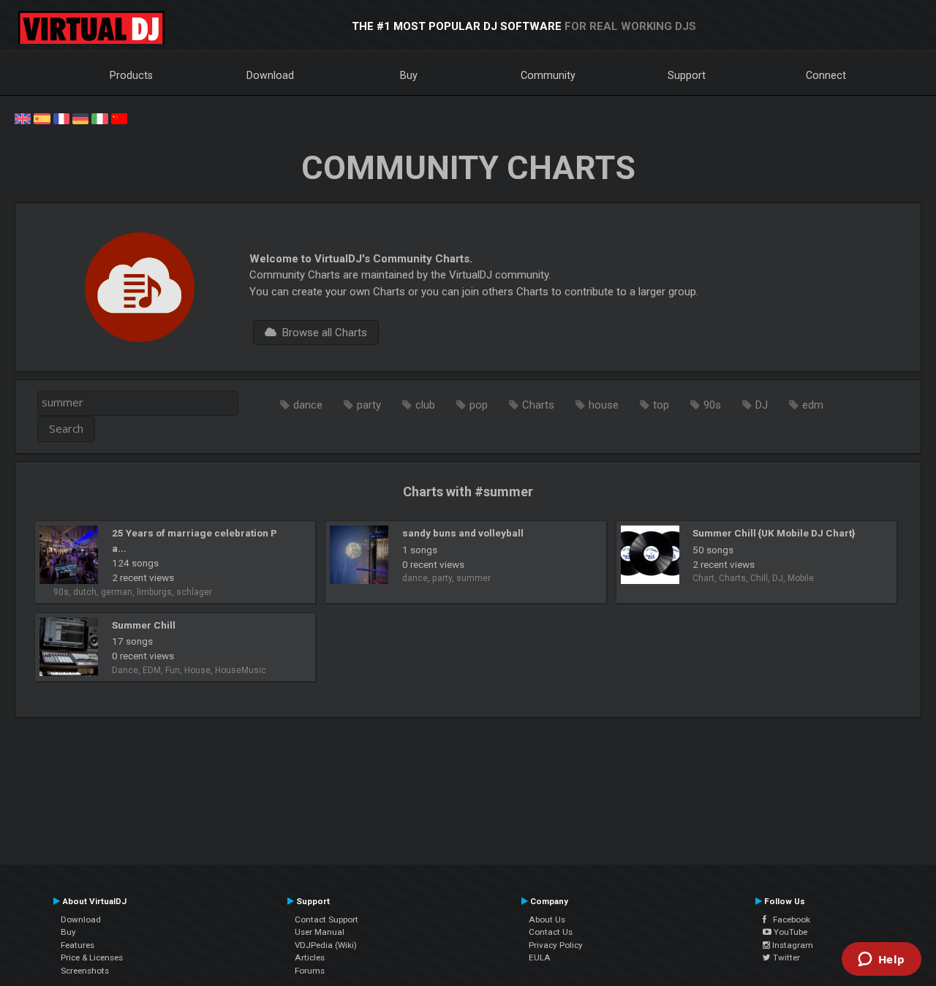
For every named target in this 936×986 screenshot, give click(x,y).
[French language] (61, 117)
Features (77, 945)
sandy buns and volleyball (463, 533)
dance (307, 405)
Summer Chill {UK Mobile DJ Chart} (773, 533)
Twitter (785, 957)
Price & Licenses (92, 957)
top (661, 405)
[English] (23, 117)
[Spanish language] (42, 117)
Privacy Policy (556, 945)
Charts (538, 405)
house (604, 405)
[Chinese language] (119, 117)
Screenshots (85, 971)
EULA (540, 957)
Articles (310, 957)
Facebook (788, 919)
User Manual (319, 932)
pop (478, 405)
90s (712, 405)
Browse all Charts (321, 332)
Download (270, 75)
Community (548, 75)
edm (812, 405)
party (369, 405)
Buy (409, 75)
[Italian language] (99, 117)
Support (687, 75)
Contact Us (551, 932)
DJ (761, 405)
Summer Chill (144, 625)
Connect (826, 75)
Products (131, 75)
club (425, 405)
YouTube (789, 932)
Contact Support (326, 919)
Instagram (791, 945)
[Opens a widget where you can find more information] (881, 960)
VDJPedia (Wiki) (326, 945)
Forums (310, 971)
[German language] (80, 117)
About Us (547, 919)
